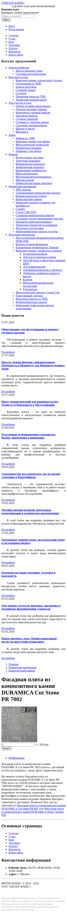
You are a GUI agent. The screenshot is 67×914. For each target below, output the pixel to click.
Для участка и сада (20, 102)
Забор (12, 135)
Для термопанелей (34, 266)
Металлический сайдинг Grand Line (37, 292)
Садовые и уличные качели (32, 122)
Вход (12, 26)
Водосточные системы (29, 157)
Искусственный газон (29, 70)
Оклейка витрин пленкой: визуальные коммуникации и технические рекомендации (30, 511)
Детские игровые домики (31, 109)
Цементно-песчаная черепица (34, 183)
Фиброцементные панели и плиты (37, 231)
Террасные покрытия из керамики (36, 224)
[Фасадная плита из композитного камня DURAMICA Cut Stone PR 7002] (19, 741)
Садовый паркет (26, 90)
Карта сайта (16, 54)
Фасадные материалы (22, 234)
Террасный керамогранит (31, 99)
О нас (12, 38)
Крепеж (27, 279)
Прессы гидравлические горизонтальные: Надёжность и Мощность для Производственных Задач (33, 365)
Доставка (14, 45)
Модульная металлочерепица (33, 176)
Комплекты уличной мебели (33, 112)
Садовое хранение (27, 118)
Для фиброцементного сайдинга (42, 269)
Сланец (20, 208)
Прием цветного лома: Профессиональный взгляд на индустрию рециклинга (29, 640)
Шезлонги (22, 131)
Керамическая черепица (30, 163)
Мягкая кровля (25, 180)
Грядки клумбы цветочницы (33, 106)
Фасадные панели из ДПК (32, 298)
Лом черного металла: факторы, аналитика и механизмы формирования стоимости (30, 607)
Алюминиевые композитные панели (38, 192)
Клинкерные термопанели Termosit (37, 247)
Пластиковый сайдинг (29, 295)
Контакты (15, 51)
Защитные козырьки (28, 160)
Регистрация (16, 29)
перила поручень (26, 86)
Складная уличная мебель (31, 125)
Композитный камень (29, 199)
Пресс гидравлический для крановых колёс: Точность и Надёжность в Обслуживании (30, 403)
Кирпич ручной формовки (32, 244)
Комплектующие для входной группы (39, 80)
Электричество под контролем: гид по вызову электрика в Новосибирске (31, 475)
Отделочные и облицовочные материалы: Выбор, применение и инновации (28, 436)
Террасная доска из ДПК (31, 96)
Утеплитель (30, 289)
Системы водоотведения (31, 73)
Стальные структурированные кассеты (39, 218)
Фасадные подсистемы (30, 228)
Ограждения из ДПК (28, 83)
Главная (13, 35)
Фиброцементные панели (31, 302)
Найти (6, 20)
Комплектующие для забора (33, 141)
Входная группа (18, 77)
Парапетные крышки (28, 147)
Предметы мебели (27, 115)
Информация (16, 757)
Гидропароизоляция (35, 253)
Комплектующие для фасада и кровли (39, 250)
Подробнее (8, 352)
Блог (11, 41)
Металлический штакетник (32, 144)
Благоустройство (19, 67)
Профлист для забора (28, 151)
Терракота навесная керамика (34, 221)
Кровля (13, 154)
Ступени (21, 93)
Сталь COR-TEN (26, 212)
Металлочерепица (27, 173)
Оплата (13, 48)
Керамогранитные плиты (31, 196)
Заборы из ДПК (25, 138)
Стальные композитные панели (35, 215)
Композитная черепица (30, 167)
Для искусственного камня (39, 257)
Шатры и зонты (25, 128)
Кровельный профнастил (31, 170)
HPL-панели (23, 189)
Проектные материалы (22, 186)
